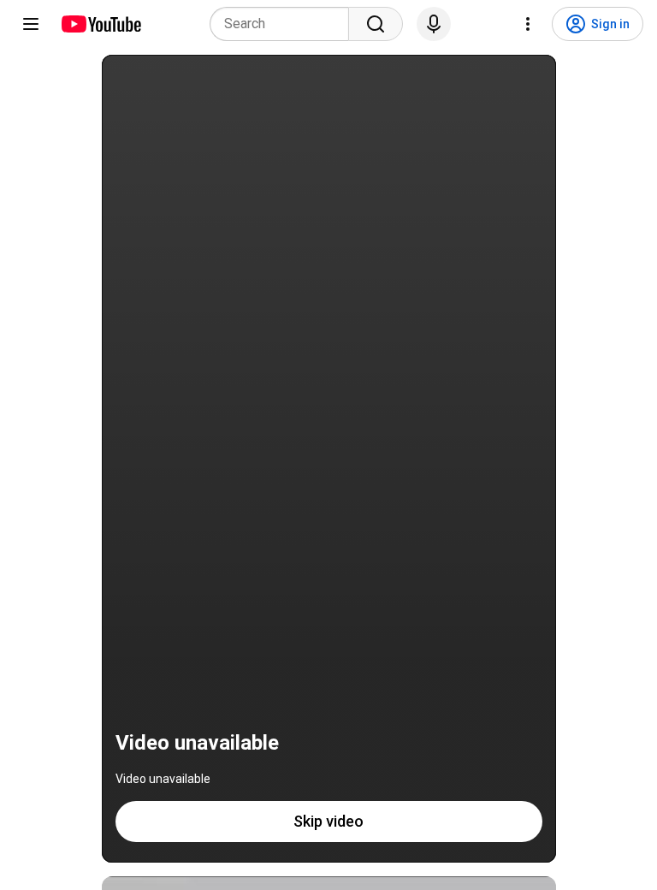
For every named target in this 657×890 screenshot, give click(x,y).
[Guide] (31, 24)
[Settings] (528, 24)
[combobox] (284, 24)
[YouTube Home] (100, 24)
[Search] (375, 24)
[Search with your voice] (434, 24)
